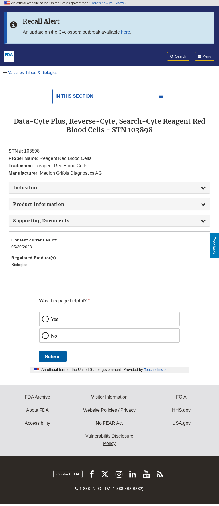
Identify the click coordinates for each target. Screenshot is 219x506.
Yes (54, 319)
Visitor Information (109, 397)
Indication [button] (26, 187)
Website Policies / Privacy (109, 410)
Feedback (214, 245)
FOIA (181, 397)
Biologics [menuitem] (19, 264)
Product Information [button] (38, 204)
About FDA (37, 410)
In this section (74, 96)
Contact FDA (67, 474)
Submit (53, 356)
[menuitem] (109, 245)
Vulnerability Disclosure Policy (109, 440)
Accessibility (37, 423)
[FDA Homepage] (9, 56)
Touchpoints (153, 370)
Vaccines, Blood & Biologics (32, 72)
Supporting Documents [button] (41, 220)
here (125, 32)
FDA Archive (37, 397)
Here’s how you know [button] (108, 3)
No (54, 335)
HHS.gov (181, 410)
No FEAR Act (109, 423)
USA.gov (181, 423)
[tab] (109, 187)
